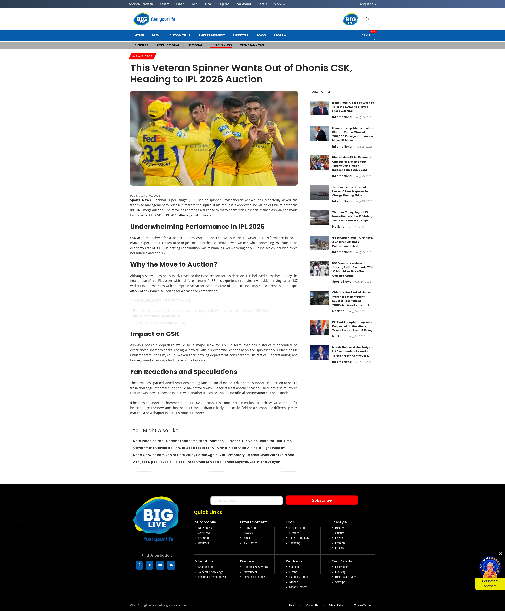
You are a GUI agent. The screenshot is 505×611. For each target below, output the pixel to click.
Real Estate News (346, 576)
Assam (164, 4)
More (278, 4)
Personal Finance (254, 576)
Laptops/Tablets (299, 576)
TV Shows (250, 543)
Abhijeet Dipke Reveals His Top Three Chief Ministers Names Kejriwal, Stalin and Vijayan (206, 462)
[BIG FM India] (350, 19)
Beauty (339, 527)
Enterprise (341, 566)
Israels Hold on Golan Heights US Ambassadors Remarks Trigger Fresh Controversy (352, 351)
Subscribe (322, 500)
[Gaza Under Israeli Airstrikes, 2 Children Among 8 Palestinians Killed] (319, 243)
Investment (250, 572)
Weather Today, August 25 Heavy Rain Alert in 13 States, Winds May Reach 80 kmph (352, 216)
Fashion (340, 543)
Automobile (205, 522)
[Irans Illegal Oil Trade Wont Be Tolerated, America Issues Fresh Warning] (319, 108)
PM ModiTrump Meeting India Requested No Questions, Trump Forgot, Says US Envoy (352, 326)
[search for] (367, 19)
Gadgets (294, 561)
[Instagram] (149, 565)
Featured (203, 537)
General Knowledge (210, 572)
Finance (247, 561)
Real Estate (342, 561)
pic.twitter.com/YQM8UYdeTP (156, 316)
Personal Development (212, 576)
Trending (294, 543)
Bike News (205, 527)
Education (204, 561)
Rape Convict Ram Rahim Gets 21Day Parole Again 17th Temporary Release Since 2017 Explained (213, 455)
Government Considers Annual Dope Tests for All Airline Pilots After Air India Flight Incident (209, 448)
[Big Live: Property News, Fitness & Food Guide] (154, 19)
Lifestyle (339, 522)
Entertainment (253, 522)
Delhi (194, 4)
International (342, 117)
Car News (204, 532)
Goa (208, 4)
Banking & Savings (255, 566)
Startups (340, 582)
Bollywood (250, 527)
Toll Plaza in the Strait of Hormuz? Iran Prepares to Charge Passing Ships (350, 191)
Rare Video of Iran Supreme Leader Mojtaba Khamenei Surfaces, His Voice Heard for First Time (212, 441)
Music (247, 537)
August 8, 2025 (177, 323)
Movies (248, 532)
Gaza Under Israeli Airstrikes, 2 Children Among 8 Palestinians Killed (352, 242)
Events (339, 537)
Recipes (294, 532)
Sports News (143, 56)
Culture (339, 532)
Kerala (262, 4)
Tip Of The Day (299, 537)
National (338, 226)
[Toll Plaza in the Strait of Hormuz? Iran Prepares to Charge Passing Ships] (319, 192)
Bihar (180, 4)
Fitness (339, 547)
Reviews (203, 543)
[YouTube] (160, 565)
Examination (206, 566)
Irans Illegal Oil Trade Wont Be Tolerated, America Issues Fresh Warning (353, 107)
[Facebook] (139, 565)
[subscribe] (171, 565)
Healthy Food (297, 527)
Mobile (293, 582)
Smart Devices (298, 587)
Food (290, 522)
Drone (293, 572)
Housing (340, 572)
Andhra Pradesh (141, 4)
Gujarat (223, 4)
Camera (294, 566)
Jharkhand (243, 4)
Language (366, 4)
